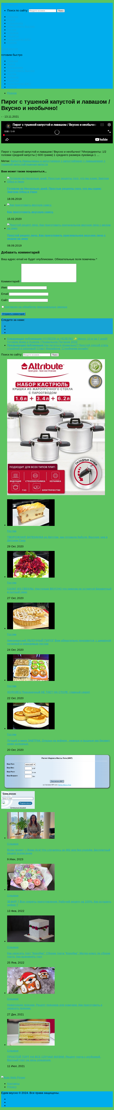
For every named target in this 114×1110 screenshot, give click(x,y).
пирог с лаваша (85, 161)
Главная (12, 16)
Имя (4, 287)
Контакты (13, 1083)
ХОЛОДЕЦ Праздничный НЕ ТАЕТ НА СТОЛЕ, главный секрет (48, 692)
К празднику (15, 23)
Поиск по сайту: (17, 10)
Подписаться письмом (18, 807)
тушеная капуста (36, 164)
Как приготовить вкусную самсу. (30, 212)
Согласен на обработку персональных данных (36, 306)
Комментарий (11, 281)
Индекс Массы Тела (64, 785)
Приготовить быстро (21, 26)
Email (4, 293)
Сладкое (13, 32)
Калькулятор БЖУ (19, 39)
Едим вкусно (9, 4)
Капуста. (16, 161)
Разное (12, 42)
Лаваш (26, 161)
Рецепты (13, 36)
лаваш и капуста (42, 161)
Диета (11, 19)
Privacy (12, 1086)
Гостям (11, 29)
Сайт (4, 300)
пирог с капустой (64, 161)
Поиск (61, 11)
